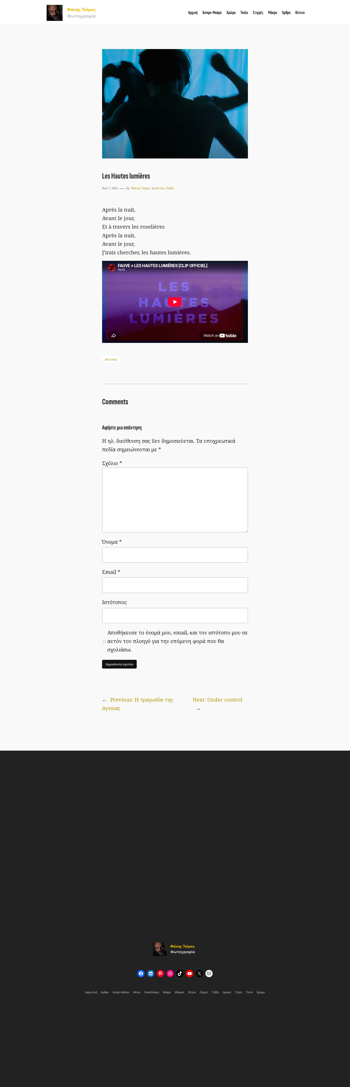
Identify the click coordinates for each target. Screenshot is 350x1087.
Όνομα (112, 541)
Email (111, 572)
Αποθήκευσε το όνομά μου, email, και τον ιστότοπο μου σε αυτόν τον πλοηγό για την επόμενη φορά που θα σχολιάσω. (177, 641)
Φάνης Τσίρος (140, 188)
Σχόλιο (112, 463)
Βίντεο (160, 188)
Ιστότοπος (114, 602)
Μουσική (111, 359)
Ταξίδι (170, 188)
